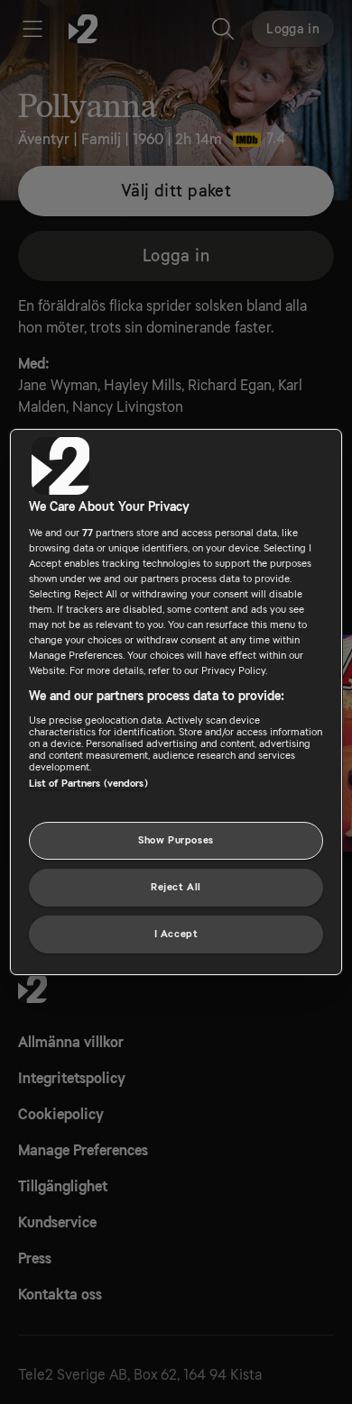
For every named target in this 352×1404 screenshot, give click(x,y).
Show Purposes (175, 840)
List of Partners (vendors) (88, 783)
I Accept (176, 934)
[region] (176, 702)
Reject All (176, 887)
